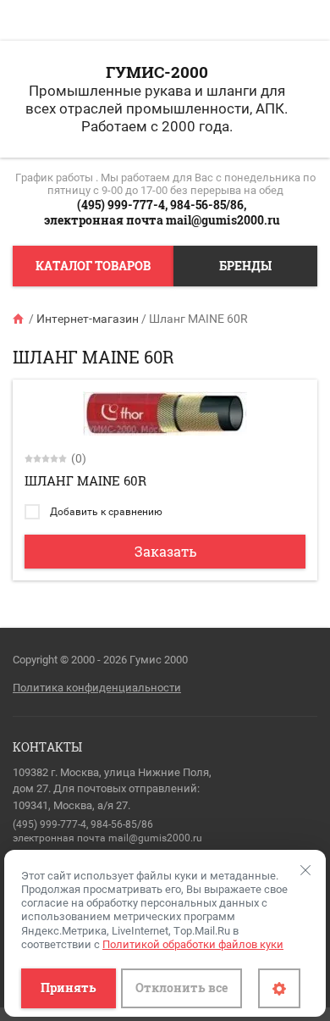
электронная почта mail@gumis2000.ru (162, 220)
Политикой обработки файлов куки (192, 944)
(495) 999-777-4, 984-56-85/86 (83, 824)
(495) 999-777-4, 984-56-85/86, (161, 205)
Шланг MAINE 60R (85, 480)
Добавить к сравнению (104, 512)
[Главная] (19, 318)
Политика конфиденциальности (97, 687)
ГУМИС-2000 (157, 71)
